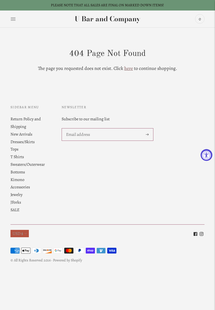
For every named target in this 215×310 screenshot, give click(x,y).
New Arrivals (21, 134)
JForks (15, 202)
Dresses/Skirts (22, 142)
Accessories (20, 187)
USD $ (18, 233)
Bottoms (17, 172)
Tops (14, 149)
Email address (78, 128)
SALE (14, 210)
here (128, 68)
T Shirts (17, 157)
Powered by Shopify (67, 260)
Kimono (17, 180)
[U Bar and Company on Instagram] (201, 234)
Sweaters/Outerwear (27, 164)
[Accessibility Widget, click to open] (206, 155)
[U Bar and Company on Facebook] (195, 234)
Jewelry (16, 195)
